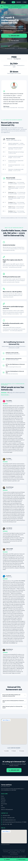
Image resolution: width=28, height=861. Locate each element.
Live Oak (7, 751)
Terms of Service (12, 851)
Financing (18, 2)
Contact (3, 807)
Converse (22, 751)
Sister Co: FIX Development (7, 809)
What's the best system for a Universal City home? (12, 707)
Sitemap (18, 851)
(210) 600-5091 (15, 35)
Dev (19, 852)
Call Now (8, 859)
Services (3, 798)
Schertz (14, 751)
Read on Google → (5, 394)
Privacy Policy (5, 851)
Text (13, 2)
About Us (3, 801)
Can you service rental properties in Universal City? (13, 701)
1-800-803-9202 (14, 857)
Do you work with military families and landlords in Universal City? (11, 695)
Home (2, 796)
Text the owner (15, 40)
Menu (25, 2)
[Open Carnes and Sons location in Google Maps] (14, 836)
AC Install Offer (14, 852)
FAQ (2, 805)
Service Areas (4, 803)
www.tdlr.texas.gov (22, 857)
